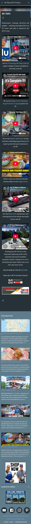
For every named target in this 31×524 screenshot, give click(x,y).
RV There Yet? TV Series (13, 2)
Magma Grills (23, 181)
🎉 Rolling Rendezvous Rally (8, 390)
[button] (3, 18)
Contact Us (25, 516)
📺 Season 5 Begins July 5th (8, 418)
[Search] (29, 3)
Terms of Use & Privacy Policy (15, 519)
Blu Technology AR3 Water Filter (16, 63)
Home (4, 516)
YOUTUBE (24, 270)
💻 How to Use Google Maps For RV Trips (11, 333)
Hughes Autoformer (16, 138)
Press (18, 516)
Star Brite (13, 214)
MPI (14, 522)
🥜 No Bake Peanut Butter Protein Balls (11, 361)
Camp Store (11, 516)
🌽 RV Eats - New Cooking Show (9, 446)
